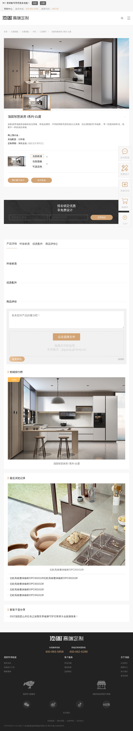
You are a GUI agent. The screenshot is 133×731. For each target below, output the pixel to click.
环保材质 (24, 243)
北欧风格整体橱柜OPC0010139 (27, 583)
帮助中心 (8, 9)
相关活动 (7, 663)
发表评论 (17, 359)
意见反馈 (124, 676)
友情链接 (50, 721)
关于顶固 (125, 657)
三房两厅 (43, 32)
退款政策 (68, 667)
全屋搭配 (14, 32)
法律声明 (70, 721)
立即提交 (101, 217)
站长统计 (80, 721)
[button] (47, 164)
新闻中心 (124, 667)
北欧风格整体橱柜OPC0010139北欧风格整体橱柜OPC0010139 (44, 578)
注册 (43, 3)
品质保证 (68, 671)
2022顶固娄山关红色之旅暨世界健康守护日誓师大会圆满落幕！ (44, 616)
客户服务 (68, 657)
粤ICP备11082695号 (56, 726)
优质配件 (37, 243)
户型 (34, 32)
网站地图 (60, 721)
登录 (35, 3)
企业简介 (124, 663)
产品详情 (11, 243)
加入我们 (124, 671)
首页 (5, 32)
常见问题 (68, 663)
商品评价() (51, 243)
